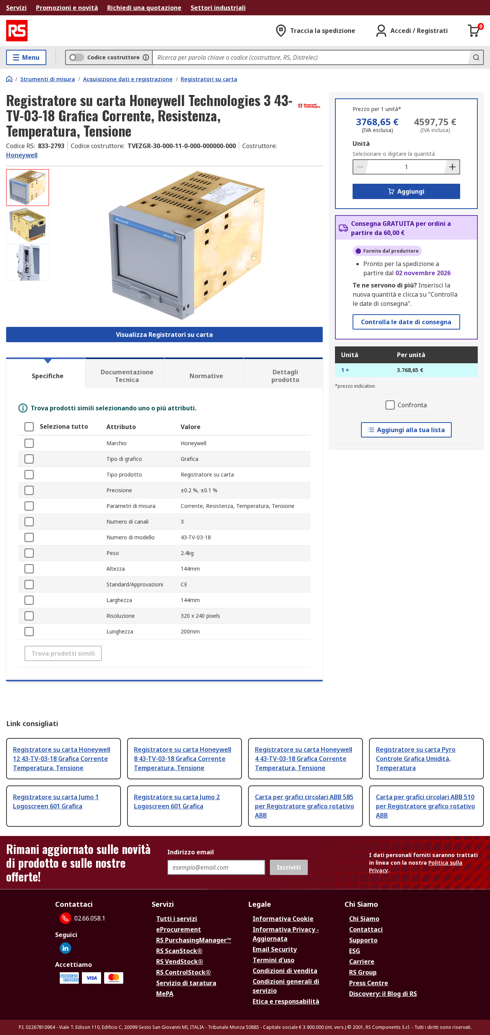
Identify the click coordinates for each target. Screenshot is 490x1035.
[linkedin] (65, 948)
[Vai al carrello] (474, 30)
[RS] (17, 30)
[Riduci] (361, 167)
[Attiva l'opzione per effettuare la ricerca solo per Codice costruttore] (146, 57)
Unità (361, 143)
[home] (9, 79)
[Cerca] (475, 57)
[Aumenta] (451, 167)
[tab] (45, 373)
